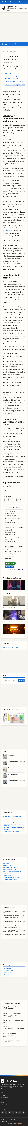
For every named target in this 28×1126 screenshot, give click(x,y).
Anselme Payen (12, 1033)
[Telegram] (19, 2)
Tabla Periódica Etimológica (11, 831)
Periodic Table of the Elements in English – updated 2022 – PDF (11, 930)
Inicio (4, 51)
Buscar (21, 680)
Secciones (4, 1100)
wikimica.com (7, 972)
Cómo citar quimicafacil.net (11, 647)
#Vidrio (5, 490)
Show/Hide (7, 486)
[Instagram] (13, 2)
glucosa (5, 230)
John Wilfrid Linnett (13, 774)
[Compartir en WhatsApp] (4, 500)
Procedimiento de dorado (14, 82)
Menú (5, 44)
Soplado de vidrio (11, 51)
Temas (3, 1095)
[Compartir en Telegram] (16, 500)
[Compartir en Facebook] (8, 500)
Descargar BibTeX (10, 563)
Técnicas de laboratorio (10, 879)
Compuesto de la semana (10, 867)
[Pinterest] (16, 2)
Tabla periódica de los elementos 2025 (14, 1014)
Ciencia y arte (7, 865)
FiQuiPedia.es (7, 968)
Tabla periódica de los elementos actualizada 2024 (16, 1027)
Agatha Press (20, 569)
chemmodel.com (8, 970)
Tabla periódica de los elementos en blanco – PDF (12, 935)
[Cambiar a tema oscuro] (25, 44)
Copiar (21, 511)
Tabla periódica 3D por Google (16, 1020)
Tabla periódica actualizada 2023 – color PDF (12, 922)
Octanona (10, 768)
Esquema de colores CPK (15, 1040)
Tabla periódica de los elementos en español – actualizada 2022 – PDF (11, 917)
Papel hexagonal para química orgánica (14, 822)
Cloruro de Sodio (12, 755)
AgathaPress (18, 1123)
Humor (3, 1102)
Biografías (6, 863)
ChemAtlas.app (8, 974)
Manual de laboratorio (10, 869)
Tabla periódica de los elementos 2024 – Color (11, 912)
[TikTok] (5, 2)
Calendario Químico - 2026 (11, 820)
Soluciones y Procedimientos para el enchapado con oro (13, 76)
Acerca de (4, 1104)
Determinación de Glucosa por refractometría (16, 762)
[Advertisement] (14, 27)
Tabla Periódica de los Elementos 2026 (14, 1007)
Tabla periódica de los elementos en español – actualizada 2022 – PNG (12, 926)
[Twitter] (11, 2)
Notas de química (8, 875)
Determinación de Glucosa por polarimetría (16, 781)
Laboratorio (5, 1097)
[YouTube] (2, 2)
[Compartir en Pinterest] (20, 500)
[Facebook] (8, 2)
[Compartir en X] (12, 500)
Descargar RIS (9, 566)
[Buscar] (15, 44)
